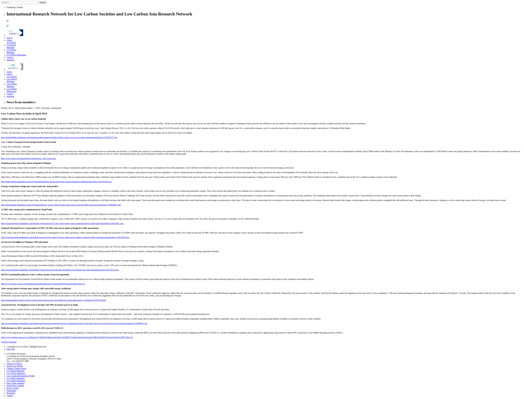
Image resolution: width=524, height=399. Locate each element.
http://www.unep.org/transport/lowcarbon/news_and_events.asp (28, 158)
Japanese (10, 60)
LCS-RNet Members (16, 378)
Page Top (11, 349)
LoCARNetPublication (12, 90)
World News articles (15, 386)
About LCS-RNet (14, 363)
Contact (10, 57)
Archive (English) (9, 342)
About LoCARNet (15, 366)
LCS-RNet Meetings (15, 371)
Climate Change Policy (16, 368)
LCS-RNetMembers (11, 46)
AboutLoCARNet (12, 75)
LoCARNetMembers (12, 80)
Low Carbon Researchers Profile (21, 376)
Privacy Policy (13, 388)
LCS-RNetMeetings (11, 51)
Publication (11, 390)
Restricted (11, 393)
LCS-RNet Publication (16, 55)
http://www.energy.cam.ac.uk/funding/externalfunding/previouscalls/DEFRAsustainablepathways (43, 284)
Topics (9, 38)
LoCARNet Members (16, 381)
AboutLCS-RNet (11, 41)
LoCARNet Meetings (16, 373)
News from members (16, 383)
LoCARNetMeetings (12, 85)
